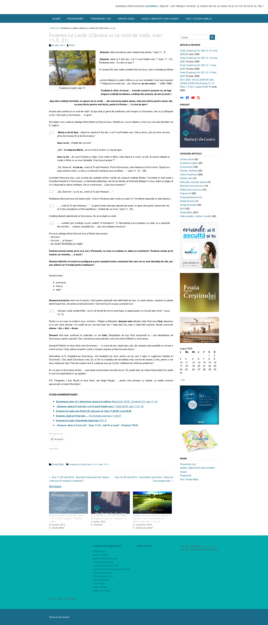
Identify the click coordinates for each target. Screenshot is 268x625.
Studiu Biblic (58, 464)
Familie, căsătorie (189, 170)
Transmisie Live (100, 18)
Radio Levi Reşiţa (101, 590)
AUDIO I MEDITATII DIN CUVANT (160, 18)
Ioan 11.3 (103, 464)
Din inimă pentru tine (103, 576)
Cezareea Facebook (103, 561)
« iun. (182, 379)
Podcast (184, 193)
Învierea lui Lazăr (77, 464)
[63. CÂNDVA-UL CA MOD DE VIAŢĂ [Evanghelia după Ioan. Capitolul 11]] (110, 503)
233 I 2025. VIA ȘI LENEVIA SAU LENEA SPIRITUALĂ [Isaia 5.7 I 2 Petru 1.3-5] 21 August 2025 (197, 83)
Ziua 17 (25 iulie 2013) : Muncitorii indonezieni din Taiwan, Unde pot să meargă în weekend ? (79, 478)
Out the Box (64, 617)
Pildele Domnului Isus (191, 189)
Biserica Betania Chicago (105, 558)
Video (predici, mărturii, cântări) (195, 216)
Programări (75, 18)
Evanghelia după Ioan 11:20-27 (88, 415)
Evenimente (186, 166)
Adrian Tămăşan (101, 554)
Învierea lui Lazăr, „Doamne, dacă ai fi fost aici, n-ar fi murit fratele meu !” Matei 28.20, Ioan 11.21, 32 (151, 518)
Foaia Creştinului (188, 174)
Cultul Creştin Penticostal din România (111, 569)
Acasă (56, 18)
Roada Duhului (187, 200)
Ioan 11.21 (92, 464)
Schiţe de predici (188, 204)
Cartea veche (187, 159)
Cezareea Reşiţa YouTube (106, 565)
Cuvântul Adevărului (103, 572)
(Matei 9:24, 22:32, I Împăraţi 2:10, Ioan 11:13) (107, 401)
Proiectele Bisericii (189, 197)
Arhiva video (126, 18)
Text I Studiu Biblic (199, 18)
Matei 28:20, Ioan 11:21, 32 (99, 406)
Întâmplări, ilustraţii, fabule (193, 182)
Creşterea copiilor (189, 162)
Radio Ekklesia (100, 586)
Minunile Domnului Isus (191, 185)
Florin (72, 45)
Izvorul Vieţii (99, 583)
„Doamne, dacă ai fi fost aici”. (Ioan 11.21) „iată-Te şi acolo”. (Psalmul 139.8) (97, 425)
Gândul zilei (186, 178)
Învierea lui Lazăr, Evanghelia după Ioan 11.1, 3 (81, 420)
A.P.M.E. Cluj (99, 551)
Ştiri (182, 208)
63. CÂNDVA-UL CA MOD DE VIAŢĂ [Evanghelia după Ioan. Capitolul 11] (109, 517)
